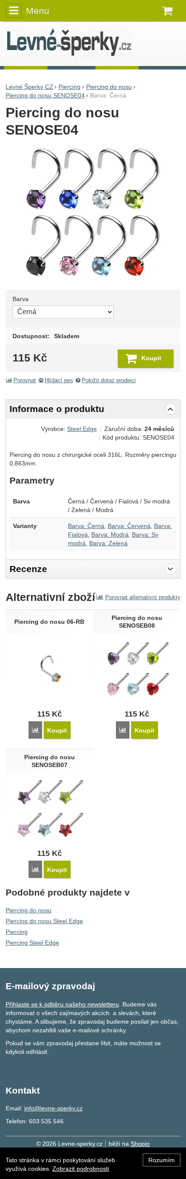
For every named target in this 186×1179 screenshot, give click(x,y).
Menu (37, 11)
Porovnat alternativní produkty (142, 597)
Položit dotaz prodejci (109, 380)
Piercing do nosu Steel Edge (44, 921)
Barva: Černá (86, 525)
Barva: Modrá (109, 534)
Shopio (140, 1143)
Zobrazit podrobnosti (80, 1168)
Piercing (17, 931)
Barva (21, 299)
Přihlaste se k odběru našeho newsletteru (62, 1004)
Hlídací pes (59, 380)
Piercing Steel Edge (32, 942)
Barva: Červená (129, 525)
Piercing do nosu (28, 910)
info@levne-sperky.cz (53, 1108)
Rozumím (161, 1160)
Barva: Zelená (108, 543)
